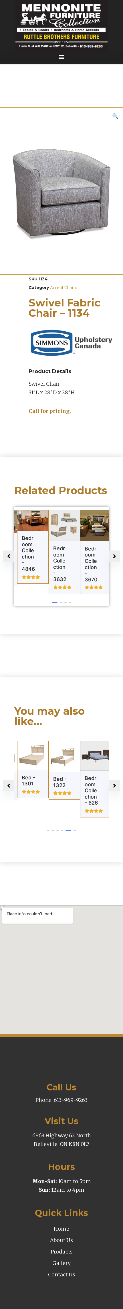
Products (62, 1251)
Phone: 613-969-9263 (61, 1100)
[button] (61, 57)
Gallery (61, 1263)
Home (61, 1228)
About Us (61, 1240)
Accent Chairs (63, 287)
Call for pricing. (50, 411)
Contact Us (61, 1274)
